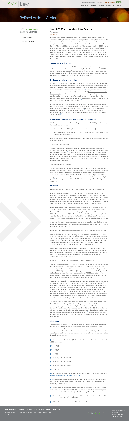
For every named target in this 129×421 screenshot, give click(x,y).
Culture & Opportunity (88, 2)
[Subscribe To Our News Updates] (32, 30)
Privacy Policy (12, 409)
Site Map (48, 409)
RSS (104, 413)
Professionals (84, 5)
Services (94, 5)
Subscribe (7, 412)
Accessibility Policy (32, 409)
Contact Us (14, 412)
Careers (99, 2)
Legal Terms (41, 409)
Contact (119, 5)
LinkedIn (96, 413)
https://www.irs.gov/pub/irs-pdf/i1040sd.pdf (65, 375)
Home (6, 409)
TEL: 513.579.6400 (117, 416)
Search (119, 2)
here (70, 67)
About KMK (110, 5)
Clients (101, 5)
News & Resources (109, 2)
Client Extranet (56, 409)
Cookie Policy (21, 409)
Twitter (100, 413)
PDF (104, 18)
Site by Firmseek (8, 414)
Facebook (92, 413)
